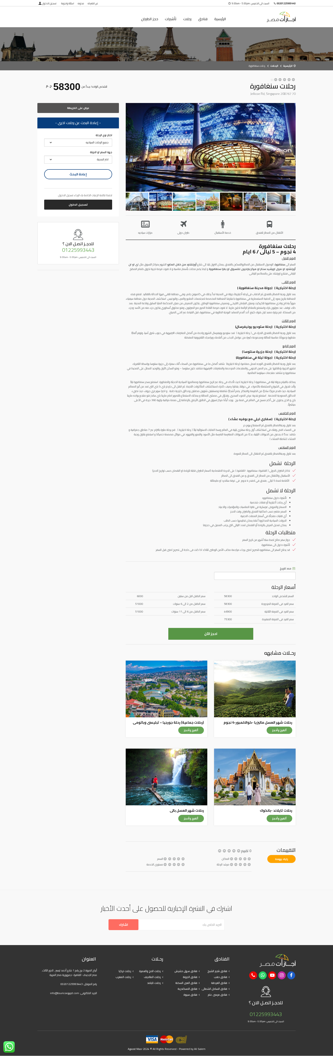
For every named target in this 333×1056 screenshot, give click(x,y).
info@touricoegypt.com (64, 993)
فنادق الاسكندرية (187, 988)
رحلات (187, 18)
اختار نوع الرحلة (104, 135)
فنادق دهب (220, 977)
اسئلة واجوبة (67, 3)
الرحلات (274, 66)
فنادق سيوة (190, 994)
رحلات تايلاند (154, 982)
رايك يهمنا (281, 859)
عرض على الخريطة (78, 107)
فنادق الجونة (190, 977)
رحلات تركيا (125, 971)
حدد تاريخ (286, 568)
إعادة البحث (78, 174)
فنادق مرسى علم (217, 994)
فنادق (203, 18)
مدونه (81, 3)
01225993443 (78, 250)
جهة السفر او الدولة (101, 152)
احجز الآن (210, 633)
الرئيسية (220, 18)
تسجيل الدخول (49, 3)
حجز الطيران (149, 18)
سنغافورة (280, 264)
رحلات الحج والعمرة (150, 971)
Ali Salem (199, 1048)
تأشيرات (170, 18)
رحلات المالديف (152, 977)
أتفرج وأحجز (279, 730)
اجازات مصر (266, 17)
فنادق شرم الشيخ (217, 971)
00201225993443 (71, 984)
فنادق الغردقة (219, 982)
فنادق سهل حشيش (185, 971)
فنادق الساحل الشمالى (214, 988)
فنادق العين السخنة (186, 982)
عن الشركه (93, 3)
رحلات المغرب (123, 977)
